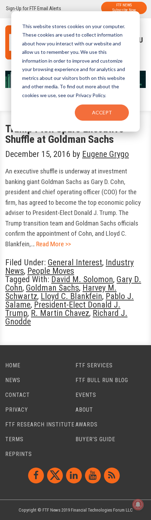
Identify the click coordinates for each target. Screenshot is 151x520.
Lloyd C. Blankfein (71, 296)
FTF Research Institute (39, 424)
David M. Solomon (82, 279)
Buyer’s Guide (95, 439)
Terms (14, 439)
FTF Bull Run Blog (102, 380)
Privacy (16, 409)
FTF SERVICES (94, 365)
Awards (87, 424)
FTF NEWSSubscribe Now (124, 7)
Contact (17, 395)
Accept (102, 112)
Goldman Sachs (52, 288)
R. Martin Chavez (60, 313)
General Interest (75, 262)
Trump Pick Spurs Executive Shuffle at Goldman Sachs (64, 133)
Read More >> (53, 244)
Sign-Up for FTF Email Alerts (33, 8)
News (12, 380)
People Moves (50, 271)
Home (12, 365)
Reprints (18, 454)
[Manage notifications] (138, 504)
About (84, 409)
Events (86, 395)
